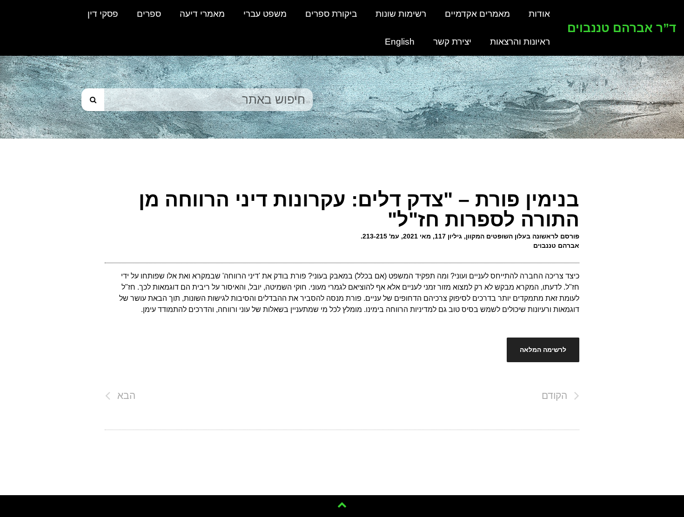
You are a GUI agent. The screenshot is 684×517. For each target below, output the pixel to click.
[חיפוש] (92, 99)
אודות (539, 14)
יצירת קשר (452, 41)
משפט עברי (265, 14)
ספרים (149, 14)
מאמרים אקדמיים (477, 14)
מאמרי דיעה (202, 14)
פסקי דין (102, 14)
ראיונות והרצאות (520, 41)
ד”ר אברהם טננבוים (621, 28)
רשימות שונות (401, 14)
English (400, 41)
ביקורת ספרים (331, 14)
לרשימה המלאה (543, 349)
